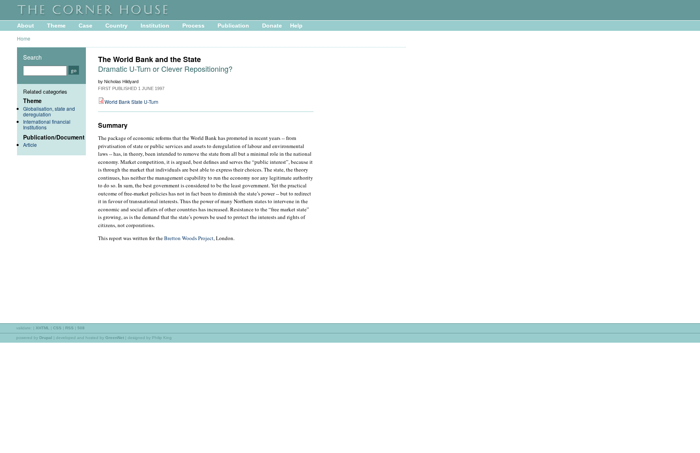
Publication (233, 25)
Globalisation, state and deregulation (49, 111)
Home (23, 38)
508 (81, 328)
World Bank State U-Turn (131, 101)
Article (30, 144)
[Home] (114, 14)
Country (116, 25)
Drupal (45, 337)
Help (296, 25)
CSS (57, 328)
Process (193, 25)
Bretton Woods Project (188, 238)
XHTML (42, 328)
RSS (69, 328)
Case (85, 25)
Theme (56, 25)
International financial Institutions (46, 124)
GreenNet (114, 337)
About (25, 25)
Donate (272, 25)
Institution (155, 25)
